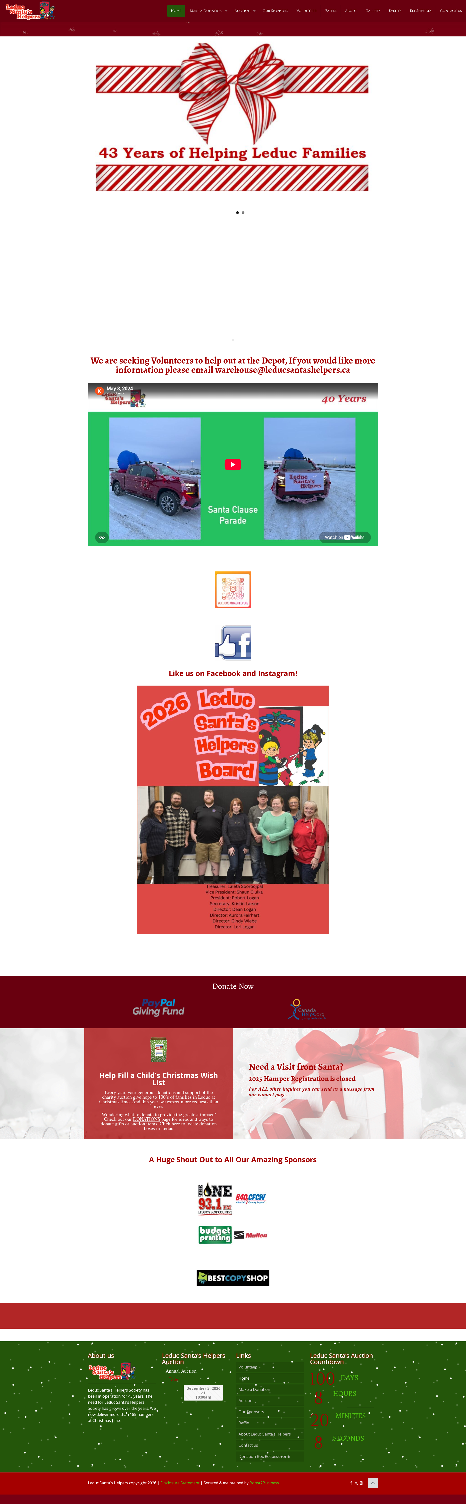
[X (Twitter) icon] (356, 1492)
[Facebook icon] (351, 1492)
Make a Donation (254, 1399)
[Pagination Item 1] (233, 349)
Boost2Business (264, 1492)
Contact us (248, 1454)
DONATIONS (146, 1128)
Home (244, 1387)
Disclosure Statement (180, 1492)
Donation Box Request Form (264, 1466)
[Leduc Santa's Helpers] (30, 8)
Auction (245, 1410)
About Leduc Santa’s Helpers (265, 1443)
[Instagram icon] (361, 1492)
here (176, 1133)
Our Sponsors (251, 1421)
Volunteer (248, 1376)
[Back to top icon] (373, 1492)
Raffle (244, 1432)
